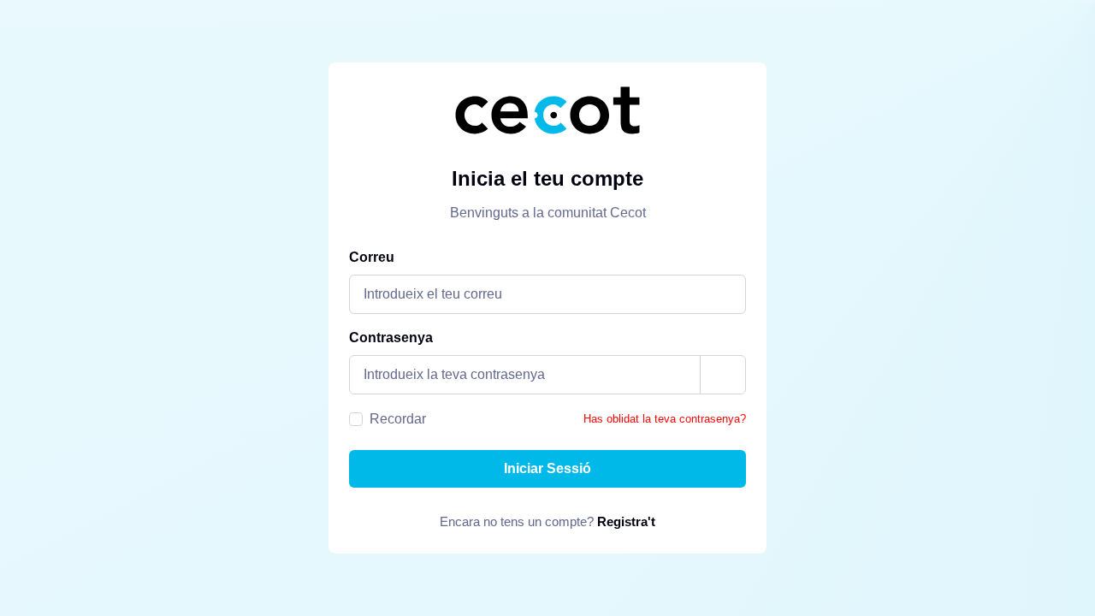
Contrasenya (391, 337)
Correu (371, 257)
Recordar (398, 419)
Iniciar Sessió (547, 468)
